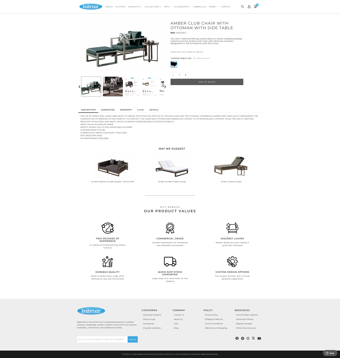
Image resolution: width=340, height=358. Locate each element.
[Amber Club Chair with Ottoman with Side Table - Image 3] (132, 87)
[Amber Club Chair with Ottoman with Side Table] (122, 45)
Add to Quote (207, 82)
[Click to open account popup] (249, 6)
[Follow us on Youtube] (259, 338)
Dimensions (108, 110)
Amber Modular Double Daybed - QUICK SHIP (113, 181)
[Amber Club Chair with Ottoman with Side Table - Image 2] (113, 87)
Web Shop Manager (209, 354)
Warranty (126, 110)
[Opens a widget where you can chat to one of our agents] (330, 353)
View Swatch (203, 58)
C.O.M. (140, 110)
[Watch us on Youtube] (242, 338)
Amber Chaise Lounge (231, 181)
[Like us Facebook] (237, 338)
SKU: (173, 33)
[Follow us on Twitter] (253, 338)
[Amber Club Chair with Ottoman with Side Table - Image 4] (149, 87)
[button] (135, 6)
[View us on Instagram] (247, 338)
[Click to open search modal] (242, 6)
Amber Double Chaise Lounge (172, 181)
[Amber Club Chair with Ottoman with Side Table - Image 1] (91, 87)
